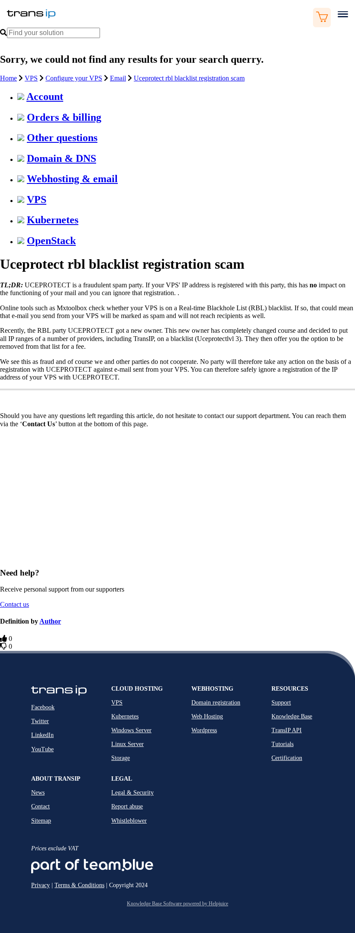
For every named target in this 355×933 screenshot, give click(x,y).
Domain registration (215, 702)
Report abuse (127, 806)
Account (44, 96)
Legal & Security (132, 792)
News (38, 792)
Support (281, 702)
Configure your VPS (73, 78)
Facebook (43, 707)
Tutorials (282, 744)
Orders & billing (64, 117)
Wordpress (204, 730)
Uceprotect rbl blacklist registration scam (189, 78)
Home (8, 78)
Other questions (62, 137)
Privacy (40, 885)
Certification (286, 758)
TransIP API (286, 730)
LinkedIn (42, 735)
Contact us (14, 604)
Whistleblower (129, 820)
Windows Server (131, 730)
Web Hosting (207, 716)
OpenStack (51, 240)
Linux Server (127, 744)
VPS (31, 78)
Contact (40, 806)
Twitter (40, 721)
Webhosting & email (72, 178)
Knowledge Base (291, 716)
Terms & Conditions (79, 885)
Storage (120, 758)
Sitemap (41, 820)
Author (50, 621)
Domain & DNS (61, 158)
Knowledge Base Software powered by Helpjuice (177, 904)
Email (118, 78)
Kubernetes (52, 219)
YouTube (42, 749)
